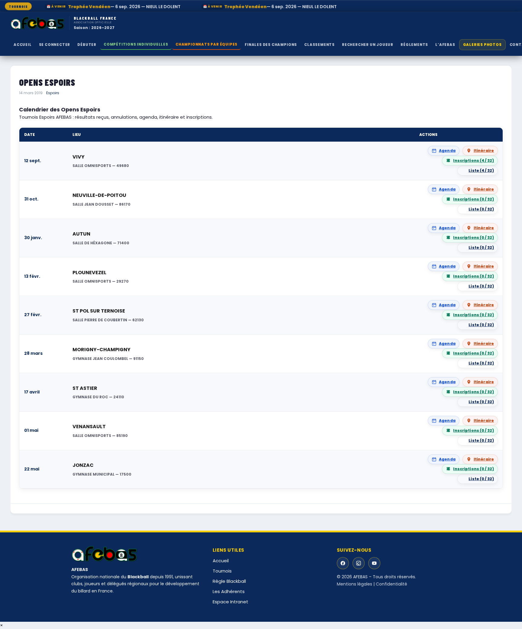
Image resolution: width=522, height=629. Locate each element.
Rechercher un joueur (367, 44)
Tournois (222, 571)
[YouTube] (374, 563)
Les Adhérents (229, 591)
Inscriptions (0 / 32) (473, 199)
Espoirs (52, 92)
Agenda (447, 150)
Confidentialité (391, 584)
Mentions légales (354, 584)
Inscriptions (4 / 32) (473, 160)
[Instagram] (359, 563)
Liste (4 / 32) (481, 170)
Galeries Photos (482, 44)
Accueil (23, 44)
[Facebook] (343, 563)
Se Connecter (54, 44)
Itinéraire (484, 150)
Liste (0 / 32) (481, 209)
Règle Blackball (229, 581)
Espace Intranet (230, 602)
